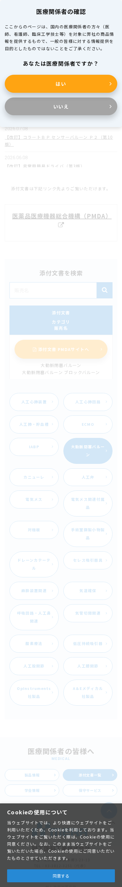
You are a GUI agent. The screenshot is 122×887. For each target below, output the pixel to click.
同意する (61, 876)
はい (61, 83)
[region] (61, 845)
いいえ (61, 106)
